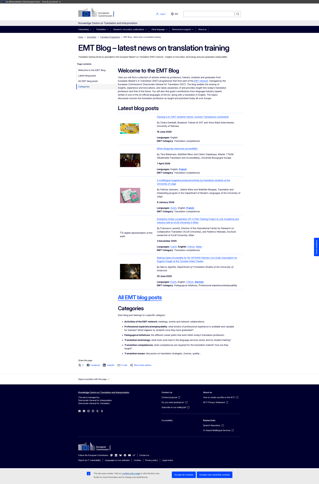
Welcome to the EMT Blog (91, 70)
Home (80, 37)
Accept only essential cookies (214, 474)
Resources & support (181, 29)
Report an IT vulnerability (89, 460)
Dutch (173, 208)
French (191, 246)
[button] (81, 365)
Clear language (158, 29)
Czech (173, 246)
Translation (101, 29)
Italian (199, 246)
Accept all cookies (183, 474)
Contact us (144, 455)
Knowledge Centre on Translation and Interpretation (103, 392)
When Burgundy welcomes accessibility (177, 148)
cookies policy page (131, 473)
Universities (91, 37)
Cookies (137, 460)
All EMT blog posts (88, 81)
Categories (83, 86)
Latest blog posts (87, 75)
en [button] (176, 14)
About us (202, 29)
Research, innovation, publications (128, 29)
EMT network (200, 81)
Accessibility (167, 420)
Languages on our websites (117, 460)
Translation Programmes (110, 37)
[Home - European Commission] (98, 12)
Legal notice (167, 460)
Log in (162, 14)
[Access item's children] (91, 29)
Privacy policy (151, 460)
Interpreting (83, 29)
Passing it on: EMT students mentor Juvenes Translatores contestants (193, 117)
